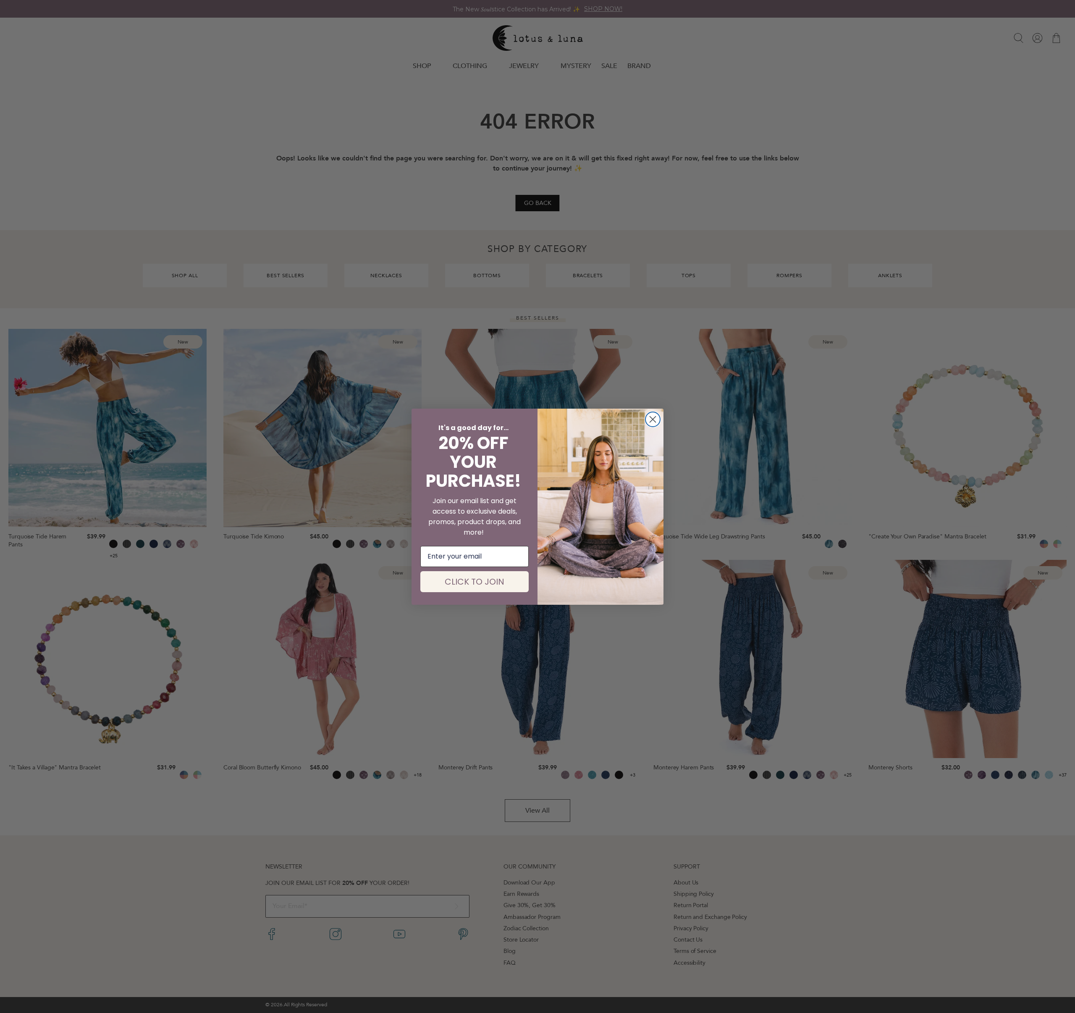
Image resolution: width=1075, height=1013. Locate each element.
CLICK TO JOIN (474, 582)
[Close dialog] (652, 419)
